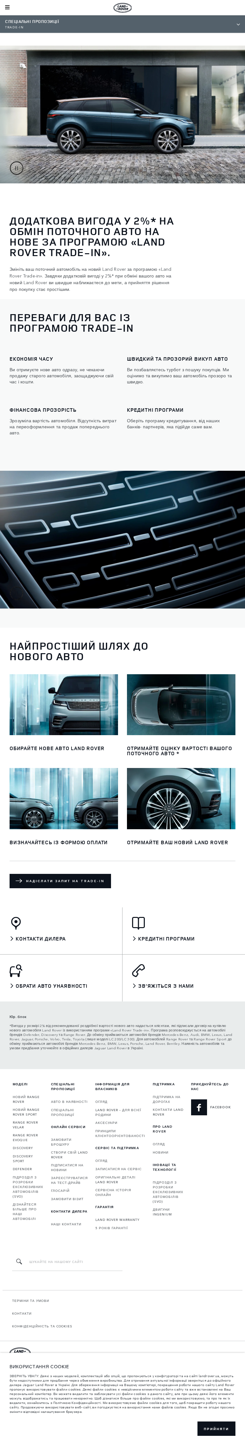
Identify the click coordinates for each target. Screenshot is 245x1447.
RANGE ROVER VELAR (25, 1124)
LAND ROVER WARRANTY (117, 1219)
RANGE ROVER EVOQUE (25, 1137)
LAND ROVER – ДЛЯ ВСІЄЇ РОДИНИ (118, 1112)
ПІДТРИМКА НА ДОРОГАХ (167, 1099)
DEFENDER (22, 1169)
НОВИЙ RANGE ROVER (26, 1099)
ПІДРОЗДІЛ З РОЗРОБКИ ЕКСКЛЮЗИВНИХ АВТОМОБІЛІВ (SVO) (28, 1187)
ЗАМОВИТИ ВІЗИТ (67, 1199)
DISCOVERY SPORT (23, 1158)
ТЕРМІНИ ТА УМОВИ (30, 1300)
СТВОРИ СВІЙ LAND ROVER (69, 1154)
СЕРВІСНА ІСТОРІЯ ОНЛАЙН (113, 1192)
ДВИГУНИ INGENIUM (162, 1211)
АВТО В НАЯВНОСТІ (69, 1101)
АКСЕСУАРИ (106, 1122)
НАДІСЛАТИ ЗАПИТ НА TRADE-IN (65, 881)
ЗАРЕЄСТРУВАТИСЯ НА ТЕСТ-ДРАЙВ (69, 1180)
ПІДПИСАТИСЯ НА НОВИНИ (67, 1167)
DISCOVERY (23, 1148)
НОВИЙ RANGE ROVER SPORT (26, 1112)
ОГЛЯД (101, 1101)
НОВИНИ (160, 1152)
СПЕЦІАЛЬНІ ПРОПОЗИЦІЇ (62, 1112)
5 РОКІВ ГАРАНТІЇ (111, 1228)
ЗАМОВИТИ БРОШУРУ (61, 1142)
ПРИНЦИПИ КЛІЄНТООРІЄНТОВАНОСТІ (120, 1133)
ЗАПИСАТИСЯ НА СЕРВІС (118, 1169)
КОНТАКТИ (22, 1313)
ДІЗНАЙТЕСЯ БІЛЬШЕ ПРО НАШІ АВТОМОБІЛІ (25, 1211)
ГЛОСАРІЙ (60, 1190)
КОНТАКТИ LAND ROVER (168, 1112)
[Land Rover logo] (122, 7)
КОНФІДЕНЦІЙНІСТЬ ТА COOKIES (42, 1326)
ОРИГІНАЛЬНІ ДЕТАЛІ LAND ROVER (115, 1179)
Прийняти (216, 1429)
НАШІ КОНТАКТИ (66, 1224)
